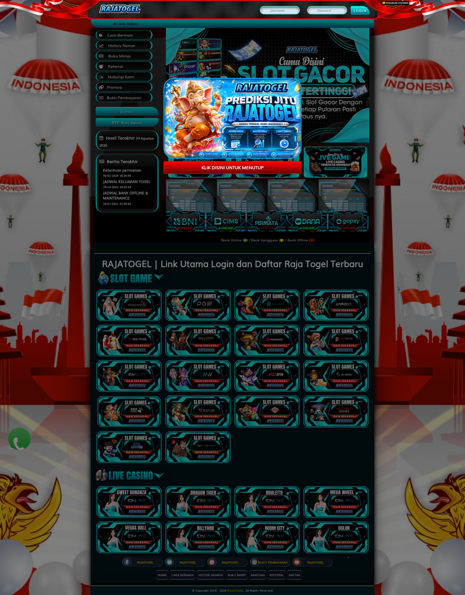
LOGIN (360, 10)
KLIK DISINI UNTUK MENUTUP (233, 167)
